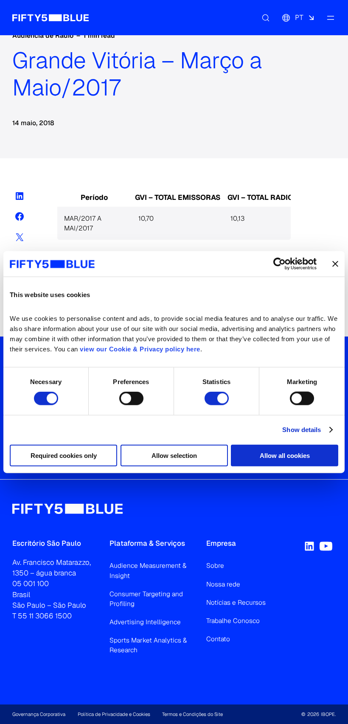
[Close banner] (335, 264)
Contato (218, 638)
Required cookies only (64, 455)
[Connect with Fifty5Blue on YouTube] (326, 546)
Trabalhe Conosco (233, 620)
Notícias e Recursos (236, 602)
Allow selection (174, 455)
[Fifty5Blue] (50, 17)
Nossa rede (223, 584)
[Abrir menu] (331, 17)
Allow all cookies (285, 455)
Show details (301, 429)
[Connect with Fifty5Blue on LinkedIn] (309, 546)
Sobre (215, 565)
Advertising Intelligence (145, 621)
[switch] (131, 398)
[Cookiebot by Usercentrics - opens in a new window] (279, 264)
